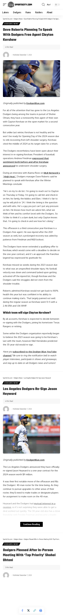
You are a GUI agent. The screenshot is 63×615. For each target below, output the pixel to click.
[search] (43, 4)
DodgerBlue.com (35, 103)
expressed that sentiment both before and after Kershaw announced (26, 162)
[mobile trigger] (5, 4)
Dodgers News (11, 24)
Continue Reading (31, 524)
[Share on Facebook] (22, 610)
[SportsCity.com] (20, 4)
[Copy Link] (35, 610)
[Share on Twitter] (28, 610)
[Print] (41, 610)
